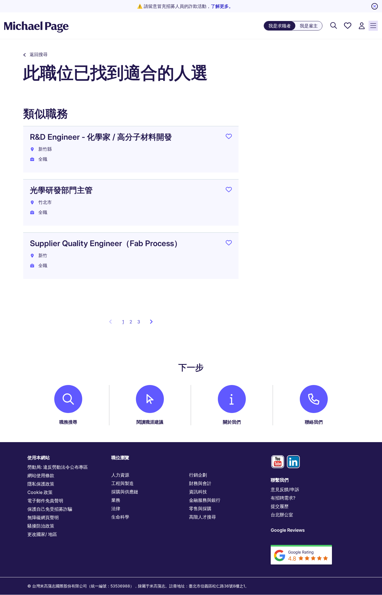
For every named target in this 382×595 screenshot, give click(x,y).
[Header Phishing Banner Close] (374, 6)
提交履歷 (280, 506)
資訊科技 (198, 491)
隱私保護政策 (40, 484)
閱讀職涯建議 (149, 422)
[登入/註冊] (362, 26)
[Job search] (333, 26)
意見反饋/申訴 (285, 489)
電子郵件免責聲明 (45, 500)
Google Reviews (288, 530)
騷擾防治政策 (40, 526)
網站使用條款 (40, 475)
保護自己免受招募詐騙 (49, 509)
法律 (115, 508)
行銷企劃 (198, 475)
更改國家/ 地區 (42, 534)
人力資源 (120, 475)
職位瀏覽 (120, 457)
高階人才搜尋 (202, 517)
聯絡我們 (314, 422)
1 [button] (124, 323)
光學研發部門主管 (61, 190)
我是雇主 (309, 26)
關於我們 (232, 422)
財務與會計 (200, 483)
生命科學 (120, 517)
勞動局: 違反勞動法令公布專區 (57, 467)
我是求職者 (279, 26)
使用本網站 (38, 457)
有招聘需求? (283, 498)
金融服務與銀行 (204, 500)
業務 (115, 500)
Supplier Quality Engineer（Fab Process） (106, 243)
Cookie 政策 (40, 492)
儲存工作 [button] (229, 137)
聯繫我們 (280, 480)
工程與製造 (122, 483)
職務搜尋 (68, 422)
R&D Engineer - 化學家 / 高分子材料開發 (101, 137)
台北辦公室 (282, 514)
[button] (35, 54)
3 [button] (138, 322)
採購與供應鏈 (124, 491)
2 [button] (130, 322)
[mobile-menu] (373, 26)
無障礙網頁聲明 (43, 517)
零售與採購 (200, 508)
